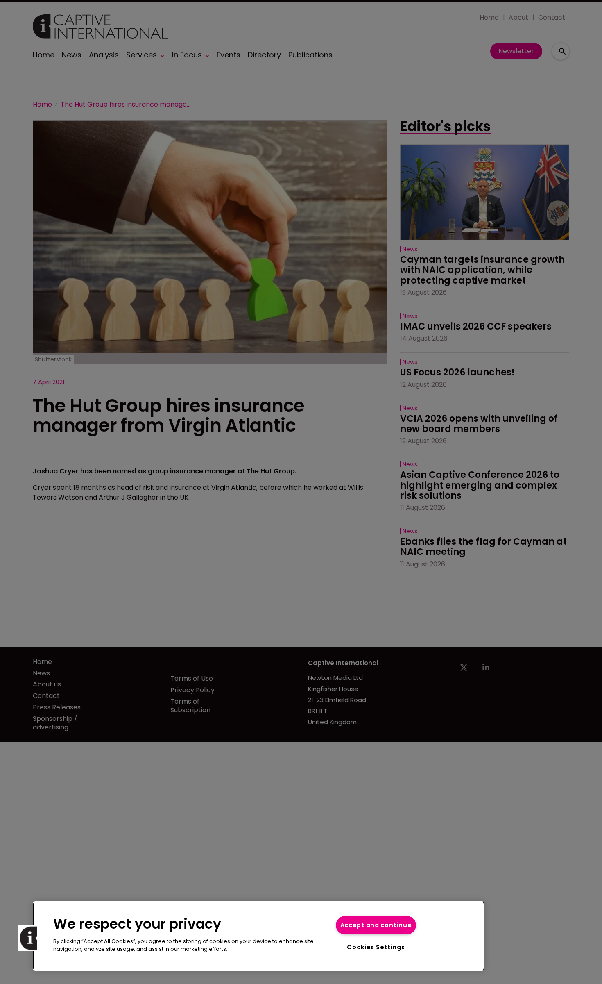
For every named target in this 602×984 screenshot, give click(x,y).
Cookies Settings (376, 947)
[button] (31, 938)
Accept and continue (376, 925)
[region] (258, 936)
